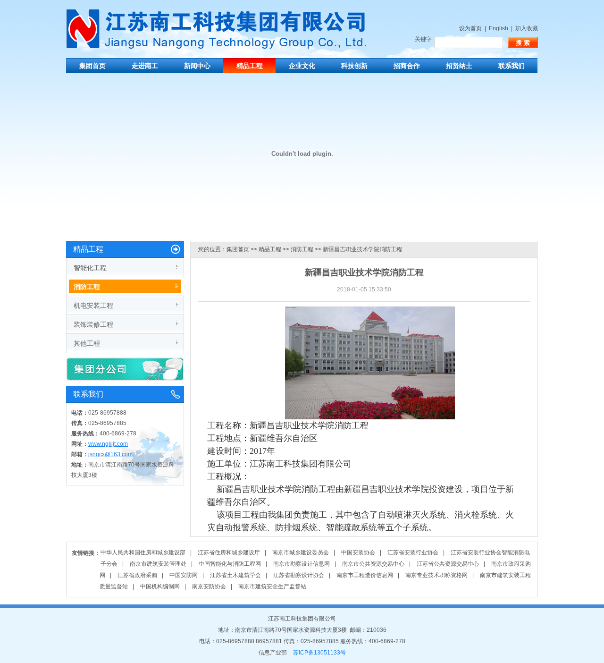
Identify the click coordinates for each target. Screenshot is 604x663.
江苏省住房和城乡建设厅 (229, 552)
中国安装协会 (358, 552)
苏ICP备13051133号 (319, 652)
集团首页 (92, 65)
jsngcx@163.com (110, 454)
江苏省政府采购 (137, 575)
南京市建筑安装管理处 (158, 564)
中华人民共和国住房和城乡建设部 (143, 552)
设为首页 (470, 28)
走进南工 (145, 65)
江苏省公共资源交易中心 (448, 564)
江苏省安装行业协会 (412, 552)
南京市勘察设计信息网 (301, 564)
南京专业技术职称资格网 (436, 575)
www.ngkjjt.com (108, 444)
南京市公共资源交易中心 (373, 564)
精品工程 (249, 65)
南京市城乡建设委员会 (300, 552)
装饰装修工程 (93, 324)
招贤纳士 (459, 65)
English (498, 28)
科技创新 (354, 65)
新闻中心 (197, 65)
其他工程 (87, 343)
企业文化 (302, 65)
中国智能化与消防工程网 (230, 564)
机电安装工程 (93, 305)
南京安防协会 (209, 586)
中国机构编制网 (160, 586)
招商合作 (407, 65)
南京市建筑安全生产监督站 (272, 586)
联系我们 (511, 65)
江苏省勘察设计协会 (298, 575)
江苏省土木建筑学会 (235, 575)
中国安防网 (183, 575)
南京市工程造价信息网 (364, 575)
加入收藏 (526, 28)
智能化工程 (90, 268)
